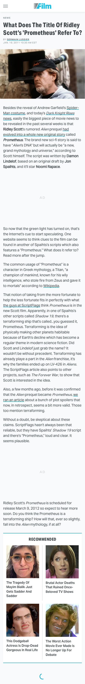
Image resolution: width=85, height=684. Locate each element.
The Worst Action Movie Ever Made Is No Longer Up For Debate (60, 648)
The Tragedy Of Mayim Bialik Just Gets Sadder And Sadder (19, 589)
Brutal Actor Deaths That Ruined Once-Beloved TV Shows (60, 587)
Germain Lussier (18, 39)
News (6, 18)
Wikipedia (51, 285)
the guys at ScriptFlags (21, 305)
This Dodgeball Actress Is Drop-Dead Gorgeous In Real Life (22, 645)
